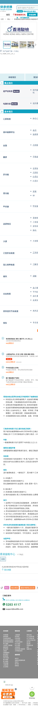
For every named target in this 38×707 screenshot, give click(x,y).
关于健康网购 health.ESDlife (11, 703)
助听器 (17, 665)
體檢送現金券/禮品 (30, 11)
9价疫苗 (17, 636)
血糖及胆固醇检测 (20, 660)
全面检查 (5, 635)
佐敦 (3, 559)
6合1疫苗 (17, 645)
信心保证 (14, 587)
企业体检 (5, 666)
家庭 (29, 704)
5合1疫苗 (17, 643)
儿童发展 (5, 665)
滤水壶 (28, 642)
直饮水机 (29, 635)
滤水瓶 (28, 643)
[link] (8, 684)
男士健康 (5, 643)
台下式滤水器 (30, 638)
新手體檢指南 (24, 17)
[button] (35, 45)
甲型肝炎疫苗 (18, 642)
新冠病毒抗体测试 (8, 640)
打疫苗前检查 (7, 638)
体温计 (17, 662)
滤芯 (28, 647)
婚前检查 (5, 647)
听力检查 (5, 661)
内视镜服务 (6, 652)
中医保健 (5, 663)
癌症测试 (5, 654)
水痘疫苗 (17, 647)
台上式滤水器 (30, 636)
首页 (8, 14)
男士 (6, 587)
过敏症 (5, 651)
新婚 (14, 704)
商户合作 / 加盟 (26, 703)
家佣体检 (5, 656)
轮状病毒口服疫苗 (20, 649)
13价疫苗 (17, 640)
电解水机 (29, 649)
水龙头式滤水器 (31, 640)
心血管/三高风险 (7, 645)
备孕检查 (5, 649)
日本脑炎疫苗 (18, 651)
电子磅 (17, 664)
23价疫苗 (17, 638)
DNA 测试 (6, 658)
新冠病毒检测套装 (8, 642)
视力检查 (5, 659)
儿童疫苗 (17, 635)
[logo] (6, 12)
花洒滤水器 (30, 645)
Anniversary (22, 704)
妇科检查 (5, 636)
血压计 (17, 658)
